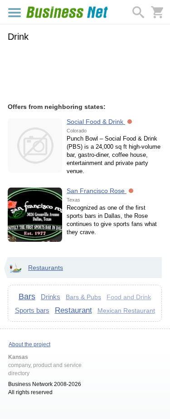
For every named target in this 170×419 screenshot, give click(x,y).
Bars (27, 296)
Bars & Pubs (83, 297)
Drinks (50, 297)
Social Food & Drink (96, 121)
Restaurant (73, 310)
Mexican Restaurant (126, 310)
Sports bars (32, 310)
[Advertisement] (85, 71)
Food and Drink (129, 297)
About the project (29, 344)
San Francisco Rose (96, 190)
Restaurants (45, 267)
